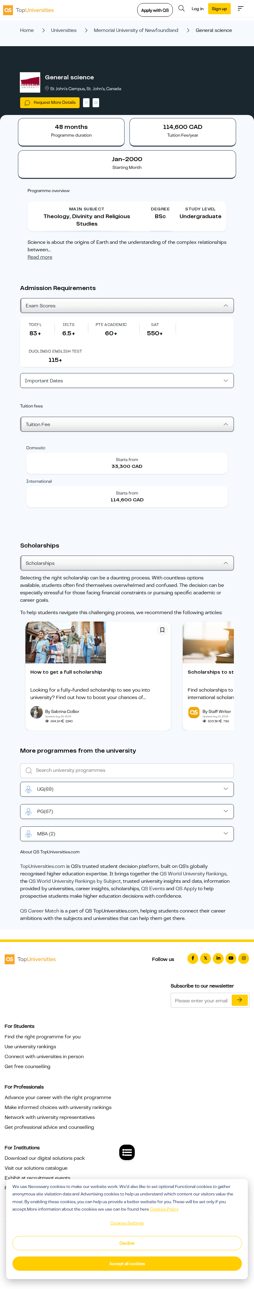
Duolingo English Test (55, 351)
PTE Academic (111, 324)
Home (27, 30)
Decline (127, 1243)
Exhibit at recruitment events (37, 1178)
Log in (198, 8)
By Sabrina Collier (62, 711)
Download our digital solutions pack (45, 1158)
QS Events (153, 889)
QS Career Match (39, 911)
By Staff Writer (217, 711)
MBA (46, 834)
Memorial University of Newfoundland (136, 30)
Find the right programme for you (43, 1037)
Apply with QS (155, 10)
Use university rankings (30, 1047)
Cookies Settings (127, 1223)
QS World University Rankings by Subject (75, 881)
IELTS (68, 324)
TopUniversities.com (42, 866)
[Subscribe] (240, 1000)
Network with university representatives (50, 1117)
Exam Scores (40, 306)
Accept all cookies (127, 1263)
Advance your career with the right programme (58, 1097)
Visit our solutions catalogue (36, 1168)
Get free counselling (27, 1066)
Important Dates (44, 381)
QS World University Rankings (193, 874)
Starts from (127, 459)
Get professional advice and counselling (49, 1127)
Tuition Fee (38, 424)
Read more (40, 257)
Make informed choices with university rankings (58, 1107)
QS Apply (186, 889)
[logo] (28, 8)
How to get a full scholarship (66, 672)
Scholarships (40, 563)
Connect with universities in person (44, 1057)
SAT (155, 324)
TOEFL (35, 324)
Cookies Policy (164, 1209)
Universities (64, 30)
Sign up (219, 8)
